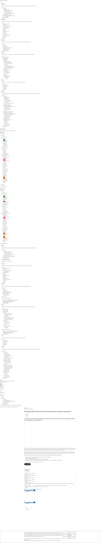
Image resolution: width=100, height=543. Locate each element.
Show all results (2, 395)
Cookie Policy (58, 540)
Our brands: (26, 505)
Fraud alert (27, 500)
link (2, 4)
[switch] (0, 130)
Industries (4, 19)
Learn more (3, 7)
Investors (27, 493)
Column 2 (27, 520)
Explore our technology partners (6, 298)
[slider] (31, 485)
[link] (4, 0)
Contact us (28, 518)
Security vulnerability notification (29, 497)
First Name (34, 473)
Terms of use (27, 494)
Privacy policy (27, 496)
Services (4, 40)
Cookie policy (27, 499)
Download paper (27, 464)
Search (1, 386)
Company (33, 479)
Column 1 (27, 511)
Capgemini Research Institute (6, 259)
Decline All (69, 537)
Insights (4, 4)
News (4, 80)
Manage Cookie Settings (30, 533)
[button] (4, 186)
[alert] (50, 487)
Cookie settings (27, 498)
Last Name (33, 475)
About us (28, 517)
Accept (69, 532)
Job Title (33, 481)
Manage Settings (69, 535)
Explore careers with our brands (6, 329)
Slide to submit (27, 485)
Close (1, 384)
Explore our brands (4, 296)
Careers (4, 52)
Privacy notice (29, 523)
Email (33, 477)
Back (5, 9)
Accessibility (27, 495)
